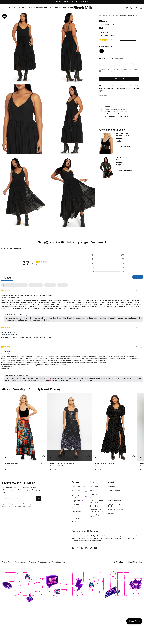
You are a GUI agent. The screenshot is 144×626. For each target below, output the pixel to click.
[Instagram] (87, 548)
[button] (127, 8)
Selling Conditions (58, 562)
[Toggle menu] (3, 8)
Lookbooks (112, 494)
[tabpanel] (72, 333)
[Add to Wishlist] (43, 398)
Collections (106, 15)
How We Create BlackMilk (114, 505)
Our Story (111, 487)
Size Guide (119, 58)
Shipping (93, 494)
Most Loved (68, 8)
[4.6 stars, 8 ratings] (119, 162)
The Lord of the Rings (79, 496)
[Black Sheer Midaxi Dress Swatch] (101, 51)
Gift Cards (75, 518)
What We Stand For (115, 510)
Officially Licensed (42, 8)
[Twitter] (77, 548)
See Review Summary (128, 40)
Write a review (137, 277)
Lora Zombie (79, 487)
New (8, 8)
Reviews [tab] (7, 277)
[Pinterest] (82, 548)
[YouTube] (95, 548)
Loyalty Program (114, 490)
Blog (110, 497)
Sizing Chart (94, 506)
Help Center (94, 487)
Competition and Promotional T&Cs (96, 510)
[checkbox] (62, 285)
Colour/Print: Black (107, 46)
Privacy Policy (26, 506)
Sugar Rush (78, 501)
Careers (111, 513)
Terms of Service (11, 506)
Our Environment (114, 501)
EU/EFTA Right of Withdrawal (96, 501)
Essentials (27, 8)
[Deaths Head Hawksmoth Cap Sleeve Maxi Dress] (69, 466)
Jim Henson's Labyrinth (79, 491)
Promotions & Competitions (39, 562)
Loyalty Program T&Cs (96, 515)
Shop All (16, 8)
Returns (93, 497)
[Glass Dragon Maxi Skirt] (24, 466)
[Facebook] (73, 548)
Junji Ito (75, 508)
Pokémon (57, 8)
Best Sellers (76, 515)
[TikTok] (91, 548)
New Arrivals (76, 511)
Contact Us (94, 490)
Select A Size (125, 146)
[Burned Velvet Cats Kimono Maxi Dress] (114, 466)
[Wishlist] (131, 8)
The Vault (115, 15)
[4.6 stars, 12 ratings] (119, 138)
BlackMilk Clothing (135, 562)
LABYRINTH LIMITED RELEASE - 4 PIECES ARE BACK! (72, 1)
